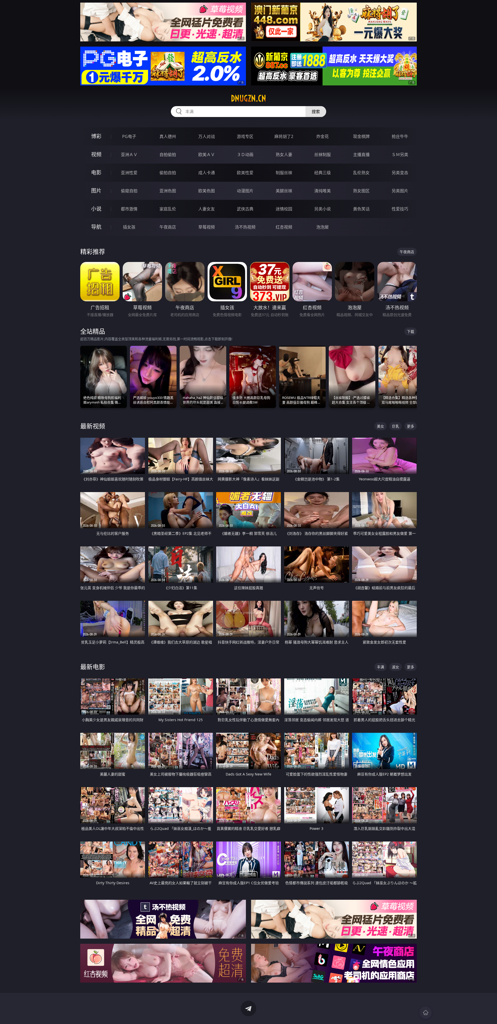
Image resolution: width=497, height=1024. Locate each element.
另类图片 (400, 191)
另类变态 (400, 172)
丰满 (380, 666)
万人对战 (206, 136)
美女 (380, 426)
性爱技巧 (400, 209)
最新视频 (92, 426)
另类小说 (322, 209)
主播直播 (361, 154)
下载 (410, 331)
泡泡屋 (322, 227)
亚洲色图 (167, 191)
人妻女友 (206, 209)
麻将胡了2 (283, 136)
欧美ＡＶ (206, 154)
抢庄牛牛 (400, 136)
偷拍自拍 (167, 172)
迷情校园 (284, 209)
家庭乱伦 (167, 209)
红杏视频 (284, 227)
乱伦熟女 (361, 172)
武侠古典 (245, 209)
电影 (96, 172)
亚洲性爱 (129, 172)
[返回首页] (425, 1012)
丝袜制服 (322, 154)
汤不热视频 (245, 227)
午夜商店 (167, 227)
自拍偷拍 (167, 154)
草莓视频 (206, 227)
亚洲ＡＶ (129, 154)
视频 (96, 154)
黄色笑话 (361, 209)
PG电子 (129, 136)
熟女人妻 (284, 154)
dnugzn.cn (248, 98)
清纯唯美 (322, 191)
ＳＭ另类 (400, 154)
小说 (96, 208)
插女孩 (129, 227)
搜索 (316, 111)
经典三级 (322, 172)
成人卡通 (206, 172)
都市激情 (129, 209)
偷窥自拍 (129, 191)
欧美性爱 (245, 172)
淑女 (395, 666)
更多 (410, 426)
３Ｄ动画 (245, 154)
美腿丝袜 (284, 191)
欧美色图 (206, 191)
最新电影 (92, 666)
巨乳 (395, 426)
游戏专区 (245, 136)
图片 (96, 190)
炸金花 (322, 136)
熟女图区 (361, 191)
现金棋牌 (361, 136)
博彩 (96, 136)
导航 (96, 226)
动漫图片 (245, 191)
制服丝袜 (284, 172)
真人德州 (167, 136)
